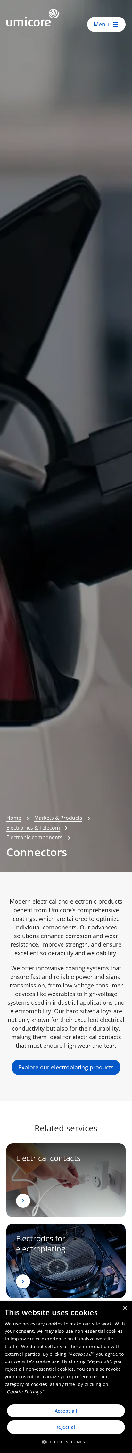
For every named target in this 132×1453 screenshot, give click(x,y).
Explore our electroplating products (66, 1067)
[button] (66, 1442)
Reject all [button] (66, 1427)
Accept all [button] (66, 1411)
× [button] (124, 1308)
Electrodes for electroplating (40, 1243)
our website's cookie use (32, 1361)
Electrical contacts (48, 1158)
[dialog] (66, 1377)
